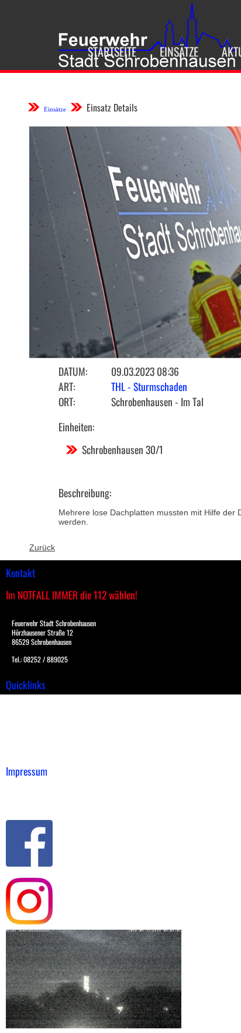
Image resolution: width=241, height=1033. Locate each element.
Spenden (21, 751)
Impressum (26, 789)
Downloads (26, 715)
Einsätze (179, 51)
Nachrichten (28, 739)
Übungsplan (28, 727)
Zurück (42, 547)
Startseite (112, 51)
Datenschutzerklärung (47, 801)
